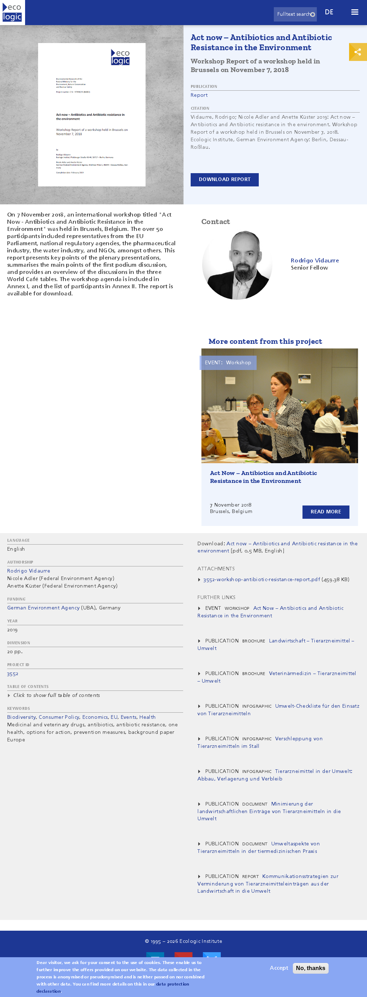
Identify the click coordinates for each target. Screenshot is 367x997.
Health (147, 717)
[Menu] (354, 12)
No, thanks (310, 968)
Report (199, 95)
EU (114, 717)
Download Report (225, 179)
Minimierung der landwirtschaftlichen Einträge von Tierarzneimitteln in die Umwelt (269, 811)
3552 (12, 673)
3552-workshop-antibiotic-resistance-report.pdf (262, 579)
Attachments (216, 568)
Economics (95, 717)
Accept (279, 968)
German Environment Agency (43, 608)
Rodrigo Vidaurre (28, 571)
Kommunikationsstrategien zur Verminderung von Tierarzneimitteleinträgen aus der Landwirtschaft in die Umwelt (267, 884)
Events (129, 717)
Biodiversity (21, 717)
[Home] (12, 12)
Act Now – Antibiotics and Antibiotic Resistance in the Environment (263, 477)
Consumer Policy (59, 717)
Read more (326, 511)
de (329, 12)
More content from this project (265, 341)
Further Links (216, 597)
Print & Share (358, 52)
